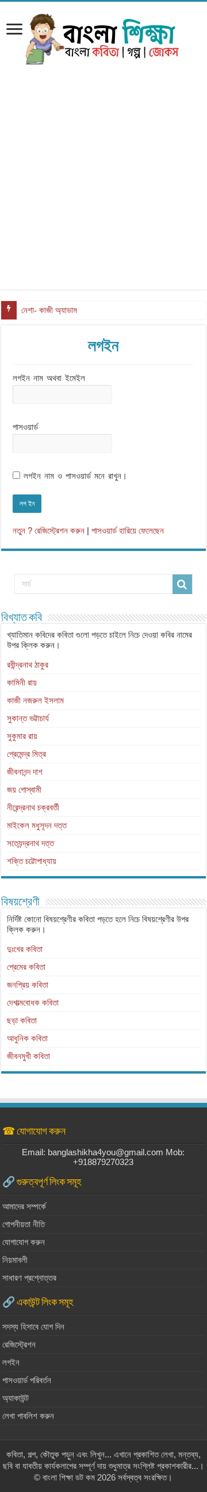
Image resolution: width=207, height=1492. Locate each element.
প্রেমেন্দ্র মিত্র (26, 754)
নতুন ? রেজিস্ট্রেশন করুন (49, 530)
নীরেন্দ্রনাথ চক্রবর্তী (33, 807)
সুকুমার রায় (22, 736)
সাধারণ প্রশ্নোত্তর (29, 1277)
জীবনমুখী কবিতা (28, 1056)
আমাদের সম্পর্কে (24, 1206)
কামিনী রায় (22, 682)
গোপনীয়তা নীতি (23, 1224)
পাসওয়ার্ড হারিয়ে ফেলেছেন (127, 530)
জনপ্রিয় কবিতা (27, 984)
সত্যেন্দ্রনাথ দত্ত (30, 843)
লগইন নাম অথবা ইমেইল (49, 378)
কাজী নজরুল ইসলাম (35, 700)
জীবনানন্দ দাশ (25, 772)
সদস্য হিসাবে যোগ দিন (33, 1326)
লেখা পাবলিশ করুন (28, 1416)
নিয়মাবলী (15, 1260)
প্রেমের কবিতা (26, 967)
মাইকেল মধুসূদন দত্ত (37, 825)
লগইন (11, 1362)
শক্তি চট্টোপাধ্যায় (31, 861)
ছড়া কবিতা (22, 1020)
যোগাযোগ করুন (23, 1242)
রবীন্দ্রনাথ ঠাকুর (27, 664)
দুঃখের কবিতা (25, 949)
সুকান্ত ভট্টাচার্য (28, 718)
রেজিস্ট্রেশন (19, 1344)
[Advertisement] (103, 186)
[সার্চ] (182, 584)
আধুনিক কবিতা (27, 1038)
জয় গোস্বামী (24, 789)
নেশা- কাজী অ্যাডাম (49, 310)
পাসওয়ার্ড (25, 427)
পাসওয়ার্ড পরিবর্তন (26, 1380)
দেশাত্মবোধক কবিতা (33, 1002)
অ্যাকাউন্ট (15, 1398)
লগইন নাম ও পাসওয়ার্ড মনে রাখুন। (75, 476)
